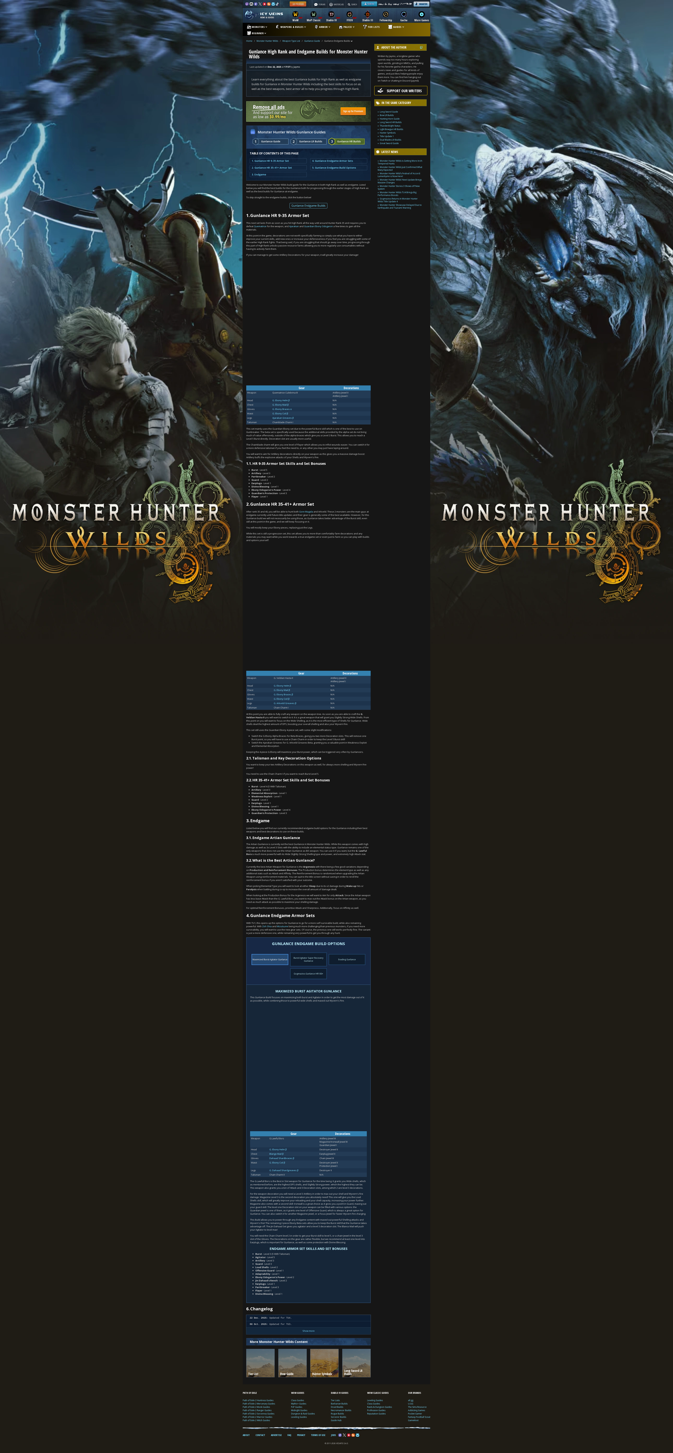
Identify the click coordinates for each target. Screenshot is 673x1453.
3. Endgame (259, 174)
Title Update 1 (387, 136)
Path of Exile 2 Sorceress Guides (258, 1413)
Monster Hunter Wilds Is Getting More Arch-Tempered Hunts (400, 162)
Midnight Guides (299, 1410)
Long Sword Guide (389, 111)
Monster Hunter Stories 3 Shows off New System (399, 187)
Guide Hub (336, 1420)
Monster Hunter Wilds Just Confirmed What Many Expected (400, 168)
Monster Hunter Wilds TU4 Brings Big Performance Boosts (397, 194)
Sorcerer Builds (338, 1416)
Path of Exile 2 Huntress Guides (258, 1400)
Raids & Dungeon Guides (379, 1407)
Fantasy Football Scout (419, 1416)
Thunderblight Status (390, 125)
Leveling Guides (299, 1416)
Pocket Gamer (415, 1413)
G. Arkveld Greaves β (285, 703)
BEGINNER (258, 33)
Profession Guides (376, 1410)
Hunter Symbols (388, 132)
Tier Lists (335, 1400)
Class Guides (297, 1400)
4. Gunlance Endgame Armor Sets (332, 160)
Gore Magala (306, 511)
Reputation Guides (376, 1413)
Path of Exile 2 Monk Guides (256, 1407)
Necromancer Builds (341, 1410)
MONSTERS (258, 27)
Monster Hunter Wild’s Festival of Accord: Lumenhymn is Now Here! (399, 175)
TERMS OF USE (318, 1435)
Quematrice (260, 226)
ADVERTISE (276, 1435)
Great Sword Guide (389, 143)
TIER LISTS (374, 27)
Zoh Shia (267, 926)
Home (249, 40)
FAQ (289, 1435)
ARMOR (323, 27)
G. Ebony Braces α (282, 409)
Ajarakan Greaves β (283, 417)
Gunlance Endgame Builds (308, 206)
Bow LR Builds (387, 115)
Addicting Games (416, 1410)
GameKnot (413, 1420)
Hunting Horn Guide (390, 118)
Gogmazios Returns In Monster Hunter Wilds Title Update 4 (398, 200)
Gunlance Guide (312, 40)
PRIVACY (301, 1435)
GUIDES (397, 27)
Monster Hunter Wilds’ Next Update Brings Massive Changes (400, 181)
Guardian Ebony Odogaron (318, 226)
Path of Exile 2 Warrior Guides (257, 1416)
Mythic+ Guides (298, 1403)
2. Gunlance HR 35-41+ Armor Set (272, 167)
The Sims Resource (417, 1407)
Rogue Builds (337, 1413)
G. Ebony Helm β (281, 400)
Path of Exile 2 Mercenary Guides (259, 1403)
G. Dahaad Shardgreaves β (283, 1170)
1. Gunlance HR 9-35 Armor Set (270, 160)
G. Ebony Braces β (283, 694)
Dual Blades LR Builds (390, 139)
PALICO (348, 27)
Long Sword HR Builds (391, 122)
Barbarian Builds (339, 1403)
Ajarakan (294, 226)
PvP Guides (296, 1407)
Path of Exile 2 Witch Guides (256, 1420)
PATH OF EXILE (250, 1392)
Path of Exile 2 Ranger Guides (257, 1410)
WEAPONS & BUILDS (291, 27)
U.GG (410, 1403)
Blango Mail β (276, 1153)
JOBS (333, 1435)
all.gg (410, 1400)
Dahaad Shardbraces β (281, 1158)
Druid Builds (337, 1407)
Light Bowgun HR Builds (391, 129)
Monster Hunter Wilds (267, 40)
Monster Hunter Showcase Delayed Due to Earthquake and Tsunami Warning (400, 206)
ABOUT (246, 1435)
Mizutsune (282, 926)
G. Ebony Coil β (280, 413)
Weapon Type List (291, 40)
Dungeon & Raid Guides (303, 1413)
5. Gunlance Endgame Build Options (334, 167)
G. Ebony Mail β (280, 404)
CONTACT (260, 1435)
